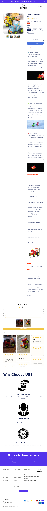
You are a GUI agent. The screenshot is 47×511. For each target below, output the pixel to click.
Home (4, 472)
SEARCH (16, 472)
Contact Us (5, 477)
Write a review (23, 328)
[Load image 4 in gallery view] (18, 36)
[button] (2, 6)
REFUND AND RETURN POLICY (17, 486)
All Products (6, 480)
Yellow (34, 29)
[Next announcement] (44, 1)
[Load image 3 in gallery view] (15, 36)
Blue (29, 29)
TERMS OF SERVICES (16, 481)
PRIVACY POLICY (17, 474)
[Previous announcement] (2, 1)
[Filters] (4, 332)
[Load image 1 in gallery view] (7, 36)
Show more (23, 366)
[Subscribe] (33, 462)
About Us (5, 474)
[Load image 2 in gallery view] (11, 36)
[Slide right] (22, 36)
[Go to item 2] (27, 323)
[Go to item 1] (19, 323)
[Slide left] (4, 36)
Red (40, 29)
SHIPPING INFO (17, 477)
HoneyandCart (9, 506)
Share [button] (29, 295)
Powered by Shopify (15, 506)
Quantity (28, 32)
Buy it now (35, 43)
